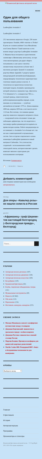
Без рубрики (9, 281)
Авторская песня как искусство (17, 278)
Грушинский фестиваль (14, 284)
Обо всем (8, 299)
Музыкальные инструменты (15, 293)
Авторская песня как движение (16, 275)
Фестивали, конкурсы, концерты (17, 305)
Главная (6, 409)
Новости (20, 166)
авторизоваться (8, 185)
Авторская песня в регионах (15, 272)
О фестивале (8, 415)
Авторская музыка (10, 425)
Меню (37, 11)
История (6, 420)
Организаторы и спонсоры (13, 436)
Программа (7, 431)
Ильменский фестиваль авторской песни (15, 443)
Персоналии (9, 302)
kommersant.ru (16, 160)
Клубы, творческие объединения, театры (20, 287)
